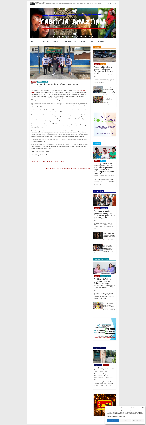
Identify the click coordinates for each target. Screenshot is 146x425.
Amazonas (46, 41)
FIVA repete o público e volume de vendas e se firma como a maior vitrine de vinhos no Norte (104, 214)
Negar (125, 420)
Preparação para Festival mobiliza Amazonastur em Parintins (107, 100)
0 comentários (56, 87)
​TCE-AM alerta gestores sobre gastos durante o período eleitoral (68, 168)
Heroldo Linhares (47, 87)
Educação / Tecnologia (42, 81)
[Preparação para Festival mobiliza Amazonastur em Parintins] (98, 97)
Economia (82, 41)
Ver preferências (137, 420)
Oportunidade (104, 208)
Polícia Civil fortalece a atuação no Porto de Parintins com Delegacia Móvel (103, 70)
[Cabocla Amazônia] (32, 41)
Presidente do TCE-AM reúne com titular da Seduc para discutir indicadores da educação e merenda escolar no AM (104, 283)
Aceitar (113, 420)
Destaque (34, 81)
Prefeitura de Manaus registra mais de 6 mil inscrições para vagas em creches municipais (109, 306)
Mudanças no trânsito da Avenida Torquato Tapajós (47, 161)
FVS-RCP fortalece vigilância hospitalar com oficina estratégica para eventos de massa (109, 90)
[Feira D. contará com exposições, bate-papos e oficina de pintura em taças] (98, 233)
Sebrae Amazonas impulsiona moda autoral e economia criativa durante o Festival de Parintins (108, 248)
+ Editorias (99, 41)
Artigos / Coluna (98, 365)
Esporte (91, 41)
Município (103, 64)
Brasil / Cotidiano (65, 41)
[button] (143, 408)
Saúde (75, 41)
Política (55, 41)
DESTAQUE (97, 160)
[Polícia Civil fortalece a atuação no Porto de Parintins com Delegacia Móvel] (104, 50)
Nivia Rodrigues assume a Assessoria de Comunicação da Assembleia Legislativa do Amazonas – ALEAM (104, 372)
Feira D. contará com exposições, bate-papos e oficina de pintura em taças (109, 236)
